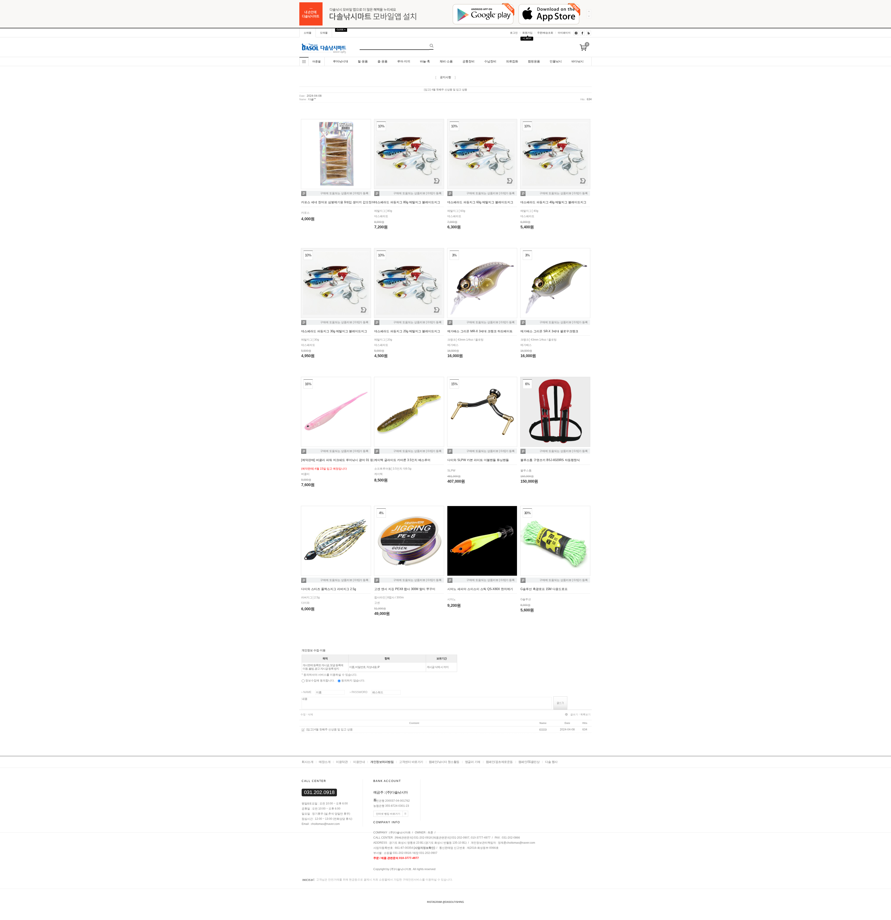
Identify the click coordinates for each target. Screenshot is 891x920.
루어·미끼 (403, 61)
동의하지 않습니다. (353, 680)
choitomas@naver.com (520, 843)
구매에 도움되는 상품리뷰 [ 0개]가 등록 (344, 193)
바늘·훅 (425, 61)
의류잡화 (512, 61)
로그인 (514, 32)
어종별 (316, 61)
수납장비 (490, 61)
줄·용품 (382, 61)
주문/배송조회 (545, 32)
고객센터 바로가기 (411, 762)
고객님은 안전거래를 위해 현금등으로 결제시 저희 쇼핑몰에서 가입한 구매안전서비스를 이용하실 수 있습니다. (384, 879)
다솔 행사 (551, 762)
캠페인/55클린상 (529, 762)
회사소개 (307, 762)
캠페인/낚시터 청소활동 (444, 762)
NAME (307, 692)
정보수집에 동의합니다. (320, 680)
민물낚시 (556, 61)
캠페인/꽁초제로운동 (499, 762)
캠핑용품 (534, 61)
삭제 (310, 714)
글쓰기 (574, 714)
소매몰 (307, 32)
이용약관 (342, 762)
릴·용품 (363, 61)
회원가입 (527, 32)
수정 (303, 714)
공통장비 (468, 61)
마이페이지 (564, 32)
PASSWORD (360, 692)
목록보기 (585, 714)
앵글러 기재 (472, 762)
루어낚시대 (340, 61)
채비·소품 (446, 61)
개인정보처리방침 (382, 762)
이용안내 (359, 762)
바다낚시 (577, 61)
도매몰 (324, 32)
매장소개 (324, 762)
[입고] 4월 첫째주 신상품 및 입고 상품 (330, 729)
